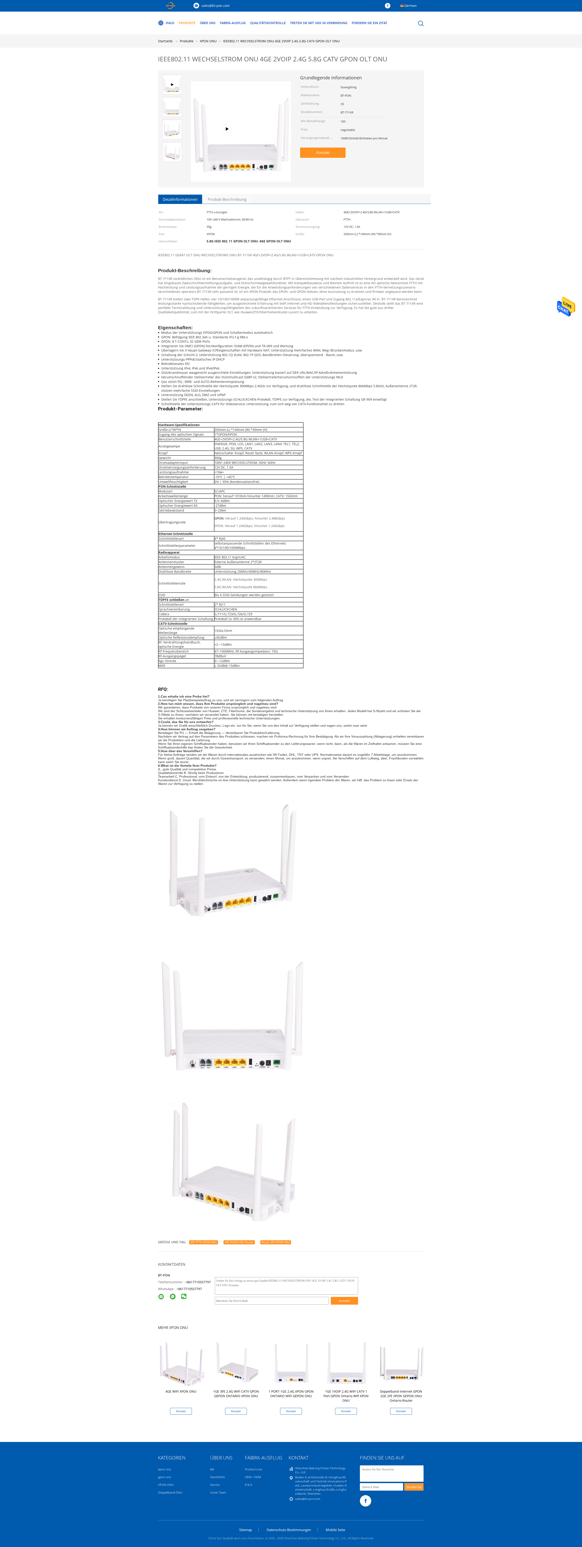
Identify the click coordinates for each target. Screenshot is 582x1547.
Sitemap (245, 1529)
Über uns (208, 23)
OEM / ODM (253, 1477)
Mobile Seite (335, 1529)
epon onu (164, 1469)
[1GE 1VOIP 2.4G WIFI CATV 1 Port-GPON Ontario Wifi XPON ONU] (347, 1363)
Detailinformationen (180, 199)
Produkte (187, 23)
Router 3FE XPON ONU (275, 1242)
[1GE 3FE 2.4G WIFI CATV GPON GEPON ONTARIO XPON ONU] (237, 1363)
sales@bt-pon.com (215, 5)
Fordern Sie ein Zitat (369, 23)
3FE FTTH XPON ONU (203, 1242)
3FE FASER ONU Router (239, 1242)
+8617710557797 (198, 1282)
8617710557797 (190, 1289)
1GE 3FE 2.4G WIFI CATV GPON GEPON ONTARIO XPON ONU (236, 1393)
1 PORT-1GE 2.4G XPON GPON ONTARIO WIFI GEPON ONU (291, 1393)
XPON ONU (165, 1485)
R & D (248, 1485)
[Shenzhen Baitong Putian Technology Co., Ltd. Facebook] (388, 6)
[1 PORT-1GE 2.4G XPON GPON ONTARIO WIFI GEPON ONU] (292, 1363)
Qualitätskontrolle (268, 23)
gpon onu (164, 1477)
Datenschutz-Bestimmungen (289, 1529)
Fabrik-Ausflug (233, 23)
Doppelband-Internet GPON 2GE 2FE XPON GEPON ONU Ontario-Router (401, 1396)
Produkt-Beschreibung (227, 199)
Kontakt (323, 152)
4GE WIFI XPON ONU (181, 1391)
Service (215, 1485)
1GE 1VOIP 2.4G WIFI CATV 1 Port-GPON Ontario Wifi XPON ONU (346, 1396)
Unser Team (218, 1492)
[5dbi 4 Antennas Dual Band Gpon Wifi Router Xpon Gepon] (241, 173)
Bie (212, 1469)
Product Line (253, 1469)
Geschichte (217, 1477)
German (410, 5)
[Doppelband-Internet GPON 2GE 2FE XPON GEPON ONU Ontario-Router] (402, 1363)
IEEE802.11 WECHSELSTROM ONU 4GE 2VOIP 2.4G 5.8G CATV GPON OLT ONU (281, 41)
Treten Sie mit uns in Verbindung (318, 23)
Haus (170, 23)
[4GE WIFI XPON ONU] (182, 1363)
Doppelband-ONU (170, 1492)
